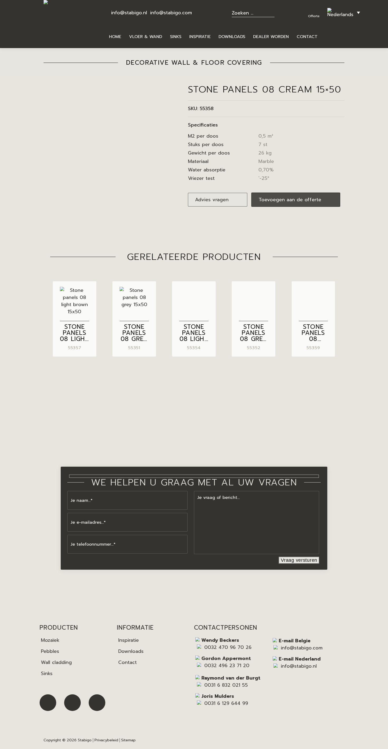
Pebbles (50, 651)
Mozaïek (50, 640)
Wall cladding (56, 662)
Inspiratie (128, 640)
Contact (127, 662)
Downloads (131, 651)
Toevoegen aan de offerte (290, 199)
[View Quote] (314, 9)
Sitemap (128, 740)
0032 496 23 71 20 (226, 665)
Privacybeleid (106, 740)
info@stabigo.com (171, 12)
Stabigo (85, 740)
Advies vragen (212, 199)
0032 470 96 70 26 (228, 647)
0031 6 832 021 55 (226, 685)
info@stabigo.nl (129, 12)
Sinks (47, 673)
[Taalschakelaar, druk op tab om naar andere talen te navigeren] (344, 12)
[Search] (274, 12)
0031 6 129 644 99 (226, 703)
